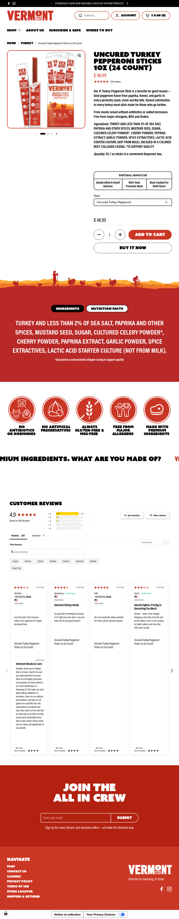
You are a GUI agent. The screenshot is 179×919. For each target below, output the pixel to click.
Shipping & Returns (23, 896)
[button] (156, 15)
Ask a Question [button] (134, 515)
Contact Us (16, 871)
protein (28, 561)
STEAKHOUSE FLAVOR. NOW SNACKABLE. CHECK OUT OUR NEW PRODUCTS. (89, 3)
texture (66, 561)
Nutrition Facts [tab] (107, 308)
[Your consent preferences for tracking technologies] (6, 913)
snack (15, 561)
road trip (16, 568)
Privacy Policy (20, 881)
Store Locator (20, 891)
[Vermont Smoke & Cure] (30, 15)
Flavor (97, 196)
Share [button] (20, 748)
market (93, 561)
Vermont (80, 561)
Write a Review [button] (159, 515)
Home (11, 43)
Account (128, 15)
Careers (14, 876)
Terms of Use (18, 886)
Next (172, 668)
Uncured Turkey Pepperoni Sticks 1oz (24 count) (26, 645)
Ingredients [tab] (67, 308)
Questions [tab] (36, 535)
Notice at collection (67, 914)
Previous (7, 668)
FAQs (11, 866)
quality (53, 561)
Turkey (27, 43)
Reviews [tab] (15, 535)
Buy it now (133, 247)
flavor (40, 561)
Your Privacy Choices (100, 914)
